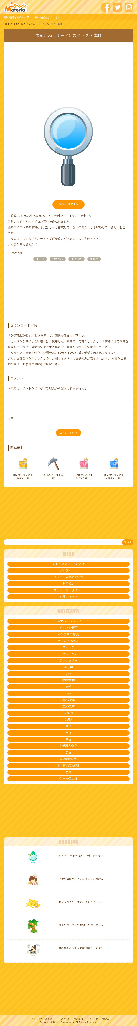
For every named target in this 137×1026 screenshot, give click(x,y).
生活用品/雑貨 (68, 745)
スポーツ (68, 647)
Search (127, 542)
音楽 (69, 772)
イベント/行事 (68, 627)
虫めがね (57, 258)
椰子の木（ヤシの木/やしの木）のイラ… (82, 925)
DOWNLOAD (68, 204)
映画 (69, 739)
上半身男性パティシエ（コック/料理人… (82, 878)
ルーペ (40, 258)
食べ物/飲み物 (68, 778)
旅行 (69, 732)
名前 (11, 418)
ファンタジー (68, 660)
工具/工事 (18, 24)
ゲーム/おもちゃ (68, 640)
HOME (7, 24)
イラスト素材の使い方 (68, 576)
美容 (69, 752)
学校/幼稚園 (68, 699)
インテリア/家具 (68, 634)
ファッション (68, 653)
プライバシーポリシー (68, 590)
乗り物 (68, 667)
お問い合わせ (68, 596)
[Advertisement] (68, 69)
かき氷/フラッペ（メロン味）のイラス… (82, 855)
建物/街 (68, 712)
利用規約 (34, 364)
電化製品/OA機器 (68, 765)
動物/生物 (68, 680)
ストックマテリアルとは (68, 563)
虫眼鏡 (94, 258)
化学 (69, 686)
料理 (69, 726)
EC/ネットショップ (68, 621)
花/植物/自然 (68, 758)
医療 (69, 693)
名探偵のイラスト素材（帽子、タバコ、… (83, 948)
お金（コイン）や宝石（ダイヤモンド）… (83, 902)
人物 (69, 673)
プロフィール (68, 570)
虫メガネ (76, 258)
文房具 (68, 719)
